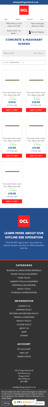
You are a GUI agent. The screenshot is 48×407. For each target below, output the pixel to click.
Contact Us (24, 306)
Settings (7, 403)
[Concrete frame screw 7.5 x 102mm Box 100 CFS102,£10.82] (12, 171)
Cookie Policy (24, 325)
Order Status (24, 357)
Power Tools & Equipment (24, 274)
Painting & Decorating (24, 285)
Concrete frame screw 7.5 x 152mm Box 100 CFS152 (36, 95)
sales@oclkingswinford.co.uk (25, 2)
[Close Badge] (35, 400)
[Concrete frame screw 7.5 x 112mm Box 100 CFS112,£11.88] (36, 126)
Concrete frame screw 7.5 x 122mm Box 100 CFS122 (12, 141)
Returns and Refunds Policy (24, 314)
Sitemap (24, 336)
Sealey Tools (24, 289)
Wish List (24, 353)
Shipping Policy (24, 310)
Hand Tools (24, 278)
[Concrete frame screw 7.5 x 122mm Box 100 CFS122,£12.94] (12, 126)
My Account (24, 349)
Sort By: (6, 62)
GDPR (24, 332)
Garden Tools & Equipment (24, 282)
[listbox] (17, 62)
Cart (41, 19)
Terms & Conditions (24, 317)
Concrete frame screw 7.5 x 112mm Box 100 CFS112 (36, 141)
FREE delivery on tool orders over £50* (14, 25)
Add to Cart (12, 110)
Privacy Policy (24, 321)
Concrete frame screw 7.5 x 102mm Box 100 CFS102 (12, 186)
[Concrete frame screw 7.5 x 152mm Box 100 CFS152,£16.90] (36, 80)
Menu (6, 19)
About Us (24, 328)
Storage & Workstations (24, 293)
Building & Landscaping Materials (24, 271)
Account (30, 19)
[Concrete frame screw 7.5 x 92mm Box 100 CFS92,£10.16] (12, 80)
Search (18, 19)
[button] (24, 53)
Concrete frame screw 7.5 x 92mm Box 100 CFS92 (12, 95)
